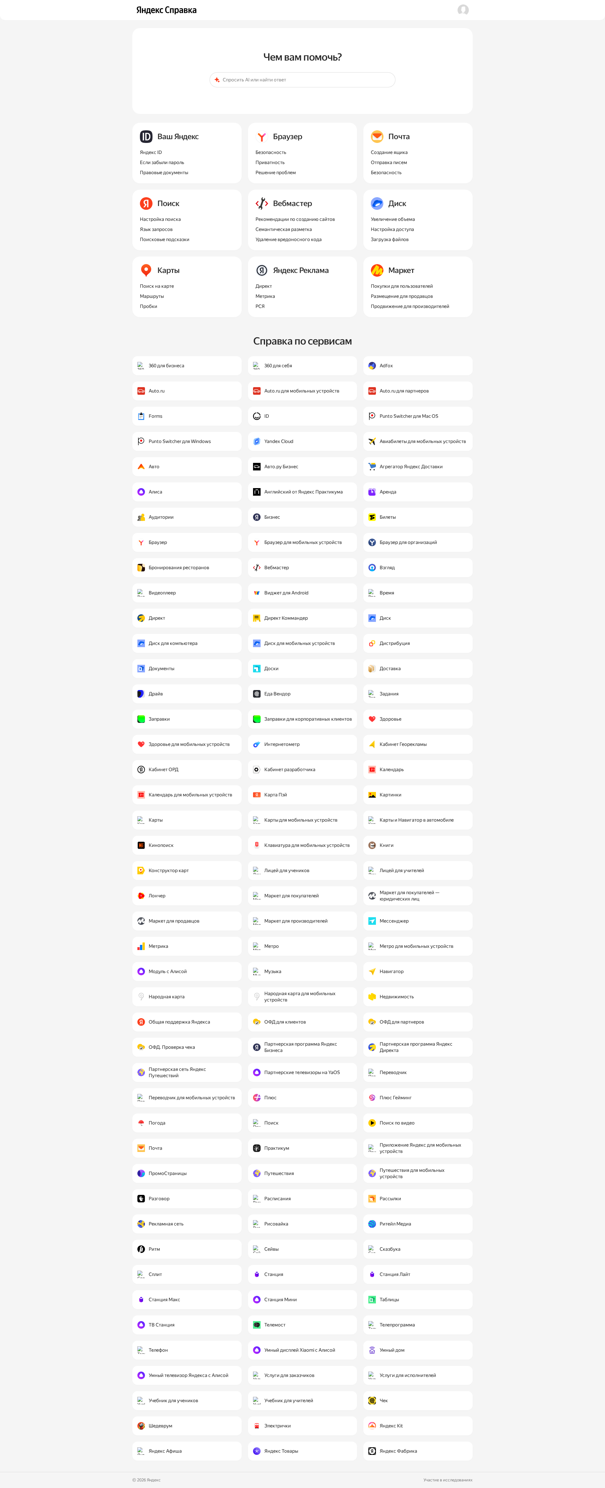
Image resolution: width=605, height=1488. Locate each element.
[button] (463, 10)
